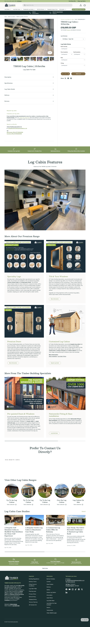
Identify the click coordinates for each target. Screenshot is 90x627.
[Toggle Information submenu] (65, 9)
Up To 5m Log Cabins (28, 501)
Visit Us (68, 579)
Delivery (49, 587)
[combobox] (47, 5)
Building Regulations (34, 579)
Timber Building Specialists (13, 621)
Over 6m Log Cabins (61, 501)
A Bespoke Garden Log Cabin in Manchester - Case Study (34, 529)
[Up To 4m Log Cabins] (12, 491)
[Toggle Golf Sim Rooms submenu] (45, 9)
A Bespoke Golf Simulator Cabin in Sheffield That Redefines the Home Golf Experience (13, 531)
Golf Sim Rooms (40, 9)
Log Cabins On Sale (78, 501)
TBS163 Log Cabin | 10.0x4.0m (22, 16)
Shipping (68, 30)
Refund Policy (32, 596)
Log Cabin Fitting (62, 356)
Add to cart (78, 73)
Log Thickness (64, 36)
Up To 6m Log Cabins (45, 501)
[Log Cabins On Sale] (78, 491)
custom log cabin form (24, 117)
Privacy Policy (32, 594)
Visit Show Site (72, 1)
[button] (84, 5)
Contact (49, 581)
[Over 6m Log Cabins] (61, 491)
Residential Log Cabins (28, 9)
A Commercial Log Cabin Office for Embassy (53, 529)
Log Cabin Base (54, 433)
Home (5, 16)
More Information (55, 298)
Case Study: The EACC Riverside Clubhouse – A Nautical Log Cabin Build (75, 530)
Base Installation (53, 356)
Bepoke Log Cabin (55, 362)
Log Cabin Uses (16, 9)
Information (61, 9)
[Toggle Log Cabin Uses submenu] (21, 9)
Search (48, 607)
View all (84, 511)
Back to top (45, 568)
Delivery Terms (32, 581)
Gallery (48, 589)
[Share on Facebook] (68, 78)
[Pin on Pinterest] (71, 78)
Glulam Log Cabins (51, 592)
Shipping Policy (33, 599)
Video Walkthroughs (52, 613)
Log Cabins (7, 9)
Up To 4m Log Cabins (11, 501)
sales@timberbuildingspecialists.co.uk (75, 580)
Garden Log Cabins (11, 16)
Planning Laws (32, 591)
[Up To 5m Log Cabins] (28, 491)
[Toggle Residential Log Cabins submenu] (35, 9)
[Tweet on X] (65, 78)
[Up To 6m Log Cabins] (45, 491)
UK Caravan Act (33, 605)
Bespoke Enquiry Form (53, 9)
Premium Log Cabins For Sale (67, 19)
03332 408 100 (71, 581)
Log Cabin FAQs (33, 588)
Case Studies (50, 584)
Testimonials (50, 610)
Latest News (50, 597)
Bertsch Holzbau (51, 579)
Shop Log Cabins (82, 1)
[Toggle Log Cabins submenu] (11, 9)
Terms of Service (33, 602)
